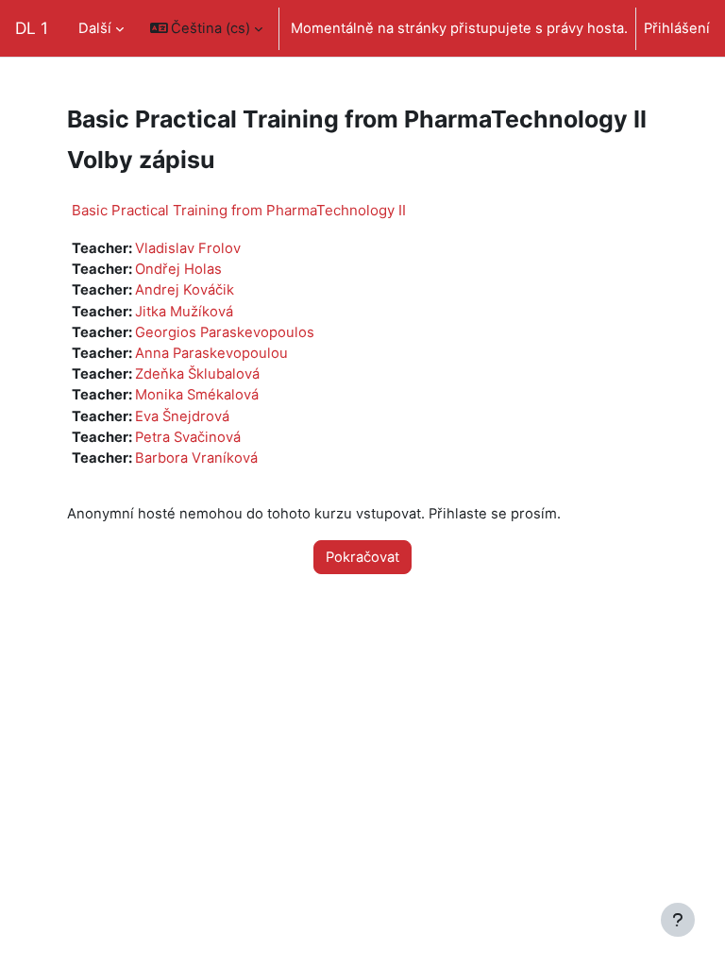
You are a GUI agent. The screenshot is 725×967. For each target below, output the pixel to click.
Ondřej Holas (178, 269)
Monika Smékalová (197, 394)
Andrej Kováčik (184, 289)
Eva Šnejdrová (182, 416)
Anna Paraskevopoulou (211, 353)
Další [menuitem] (94, 28)
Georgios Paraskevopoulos (224, 332)
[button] (207, 28)
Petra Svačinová (188, 437)
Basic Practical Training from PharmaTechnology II (239, 210)
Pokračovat (362, 557)
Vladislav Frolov (188, 248)
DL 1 (31, 28)
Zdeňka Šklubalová (197, 373)
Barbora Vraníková (196, 458)
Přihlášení (677, 28)
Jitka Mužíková (184, 311)
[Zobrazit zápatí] (678, 920)
